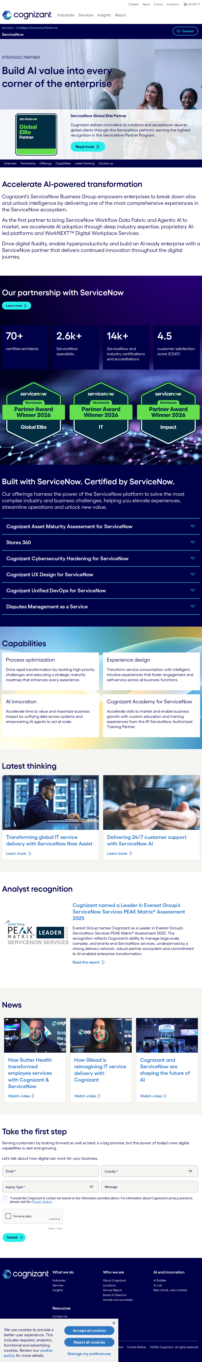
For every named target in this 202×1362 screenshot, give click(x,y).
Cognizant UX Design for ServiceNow (49, 574)
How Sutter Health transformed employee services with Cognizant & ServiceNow (30, 1073)
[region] (59, 1340)
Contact (188, 31)
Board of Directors (115, 1295)
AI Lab (157, 1285)
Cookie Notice (136, 1347)
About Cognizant (114, 1280)
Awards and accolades (118, 1299)
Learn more (14, 305)
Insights (104, 15)
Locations (109, 1285)
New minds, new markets (170, 1290)
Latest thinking (84, 163)
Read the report (86, 962)
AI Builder (159, 1280)
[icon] (35, 1035)
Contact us (105, 163)
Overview (10, 163)
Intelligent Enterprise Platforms (37, 27)
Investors (173, 4)
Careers (134, 4)
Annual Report (112, 1290)
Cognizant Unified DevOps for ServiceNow (56, 590)
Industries (66, 15)
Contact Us (59, 1316)
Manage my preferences (89, 1354)
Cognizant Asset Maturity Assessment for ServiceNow (69, 526)
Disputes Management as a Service (47, 606)
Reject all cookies (89, 1342)
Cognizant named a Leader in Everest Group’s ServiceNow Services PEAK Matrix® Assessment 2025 (129, 911)
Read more (85, 146)
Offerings (45, 163)
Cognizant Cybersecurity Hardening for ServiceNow (67, 558)
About (120, 15)
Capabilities (63, 163)
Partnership (28, 163)
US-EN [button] (192, 4)
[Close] (114, 1323)
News (146, 4)
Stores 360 (18, 542)
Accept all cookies (89, 1330)
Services (86, 15)
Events (158, 4)
